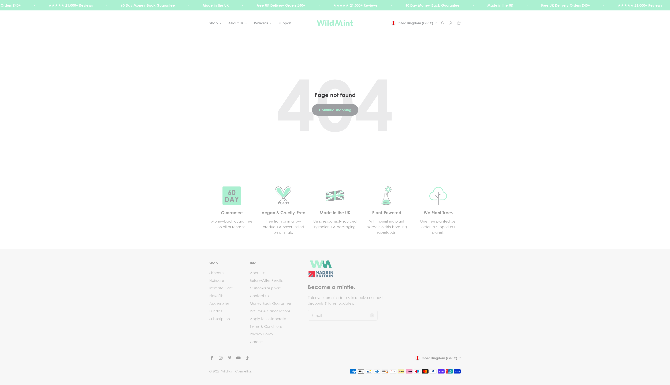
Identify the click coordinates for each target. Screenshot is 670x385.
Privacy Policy (261, 334)
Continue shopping (335, 110)
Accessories (219, 303)
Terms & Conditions (266, 326)
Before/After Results (266, 280)
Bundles (215, 311)
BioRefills (216, 296)
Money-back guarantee (231, 221)
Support (285, 23)
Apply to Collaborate (268, 319)
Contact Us (259, 296)
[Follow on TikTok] (247, 358)
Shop (213, 23)
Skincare (216, 273)
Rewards (261, 23)
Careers (256, 342)
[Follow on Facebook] (211, 358)
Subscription (219, 319)
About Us (235, 23)
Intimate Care (221, 288)
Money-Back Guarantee (270, 303)
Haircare (216, 280)
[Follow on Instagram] (220, 358)
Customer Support (265, 288)
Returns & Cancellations (270, 311)
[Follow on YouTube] (238, 358)
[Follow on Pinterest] (229, 358)
